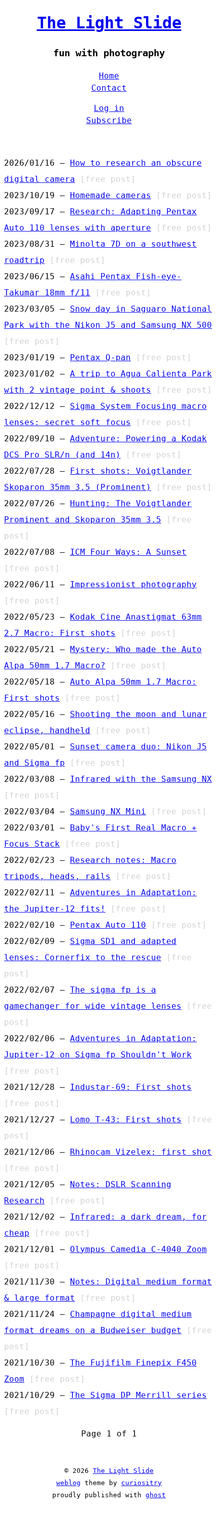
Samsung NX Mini (108, 811)
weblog (68, 1483)
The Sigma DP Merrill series (138, 1395)
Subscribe (109, 120)
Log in (109, 108)
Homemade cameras (110, 195)
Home (109, 76)
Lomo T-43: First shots (125, 1119)
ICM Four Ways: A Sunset (128, 552)
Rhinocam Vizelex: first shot (141, 1152)
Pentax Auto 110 (108, 925)
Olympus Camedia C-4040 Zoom (138, 1249)
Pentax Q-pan (100, 357)
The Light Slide (109, 22)
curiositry (141, 1483)
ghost (156, 1495)
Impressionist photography (133, 584)
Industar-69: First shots (131, 1087)
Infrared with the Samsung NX (141, 779)
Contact (109, 88)
